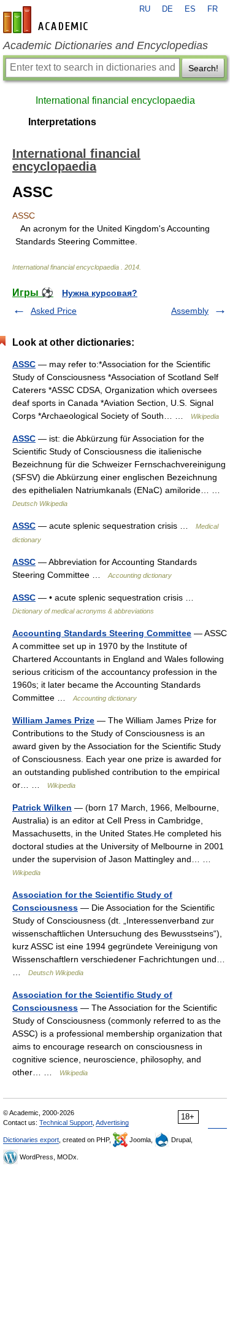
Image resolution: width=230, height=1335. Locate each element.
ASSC (24, 364)
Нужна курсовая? (99, 293)
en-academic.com (47, 19)
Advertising (112, 1122)
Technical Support (66, 1122)
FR (212, 9)
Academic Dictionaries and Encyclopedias (105, 45)
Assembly (190, 311)
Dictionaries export (31, 1139)
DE (167, 9)
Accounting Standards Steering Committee (101, 633)
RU (144, 9)
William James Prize (53, 720)
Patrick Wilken (42, 807)
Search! (203, 68)
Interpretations (62, 122)
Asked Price (54, 311)
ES (190, 9)
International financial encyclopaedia (115, 100)
